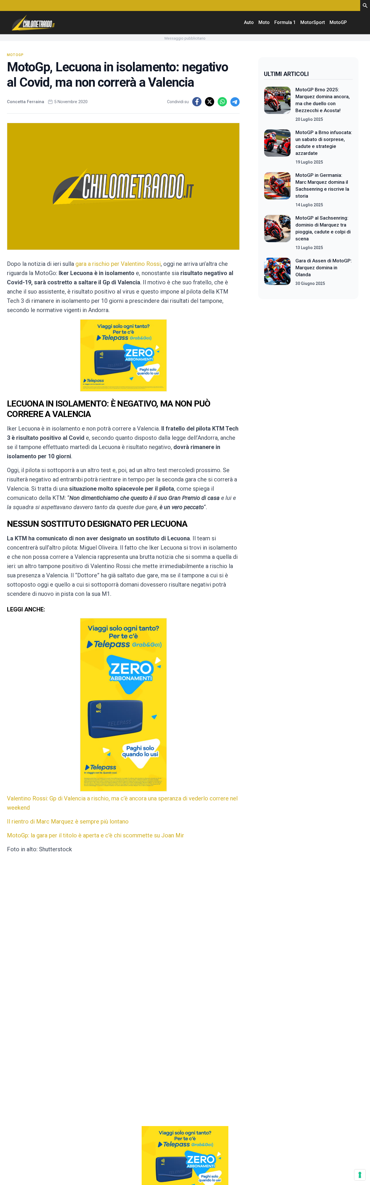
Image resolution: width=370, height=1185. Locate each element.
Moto (264, 22)
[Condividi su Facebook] (196, 101)
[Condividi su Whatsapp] (222, 101)
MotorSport (312, 22)
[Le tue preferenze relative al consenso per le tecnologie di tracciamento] (359, 1174)
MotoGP (338, 22)
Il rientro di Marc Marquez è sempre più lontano (68, 821)
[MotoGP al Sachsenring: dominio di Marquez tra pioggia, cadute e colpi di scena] (277, 233)
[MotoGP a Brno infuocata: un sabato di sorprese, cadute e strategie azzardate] (277, 147)
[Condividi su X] (209, 101)
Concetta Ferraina (25, 101)
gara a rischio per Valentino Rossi (118, 263)
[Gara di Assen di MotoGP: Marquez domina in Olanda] (277, 271)
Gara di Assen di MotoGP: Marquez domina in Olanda (323, 267)
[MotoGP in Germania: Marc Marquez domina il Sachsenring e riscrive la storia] (277, 190)
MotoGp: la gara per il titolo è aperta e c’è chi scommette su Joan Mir (95, 835)
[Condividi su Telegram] (235, 101)
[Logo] (33, 22)
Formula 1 (285, 22)
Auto (249, 22)
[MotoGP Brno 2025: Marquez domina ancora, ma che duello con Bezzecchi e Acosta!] (277, 104)
